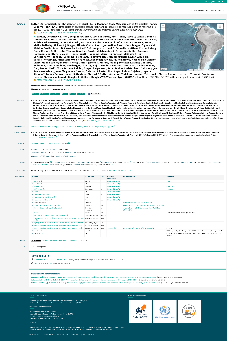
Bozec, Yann (124, 45)
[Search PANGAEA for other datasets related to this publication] (121, 121)
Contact (221, 11)
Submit (201, 11)
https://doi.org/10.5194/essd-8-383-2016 (103, 120)
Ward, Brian (118, 118)
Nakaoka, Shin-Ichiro (100, 39)
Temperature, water (40, 194)
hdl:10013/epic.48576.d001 (120, 170)
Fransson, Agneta (204, 105)
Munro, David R (78, 39)
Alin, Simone (81, 132)
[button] (192, 45)
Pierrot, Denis (135, 39)
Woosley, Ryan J (115, 77)
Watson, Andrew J (132, 118)
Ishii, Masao (109, 56)
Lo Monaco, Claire (215, 110)
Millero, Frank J (109, 62)
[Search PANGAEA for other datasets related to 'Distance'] (40, 212)
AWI (222, 70)
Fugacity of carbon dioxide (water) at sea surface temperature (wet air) (57, 225)
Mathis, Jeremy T (88, 62)
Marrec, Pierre (68, 62)
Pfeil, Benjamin (72, 36)
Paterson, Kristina (200, 113)
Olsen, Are (120, 39)
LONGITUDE (38, 186)
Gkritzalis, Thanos (64, 51)
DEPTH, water (38, 189)
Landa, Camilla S (146, 36)
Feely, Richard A (43, 51)
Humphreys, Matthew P (122, 54)
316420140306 (39, 164)
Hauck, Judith (79, 54)
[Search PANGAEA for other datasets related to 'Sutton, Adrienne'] (119, 181)
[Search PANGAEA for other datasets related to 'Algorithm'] (41, 231)
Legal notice (34, 334)
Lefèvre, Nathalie (131, 59)
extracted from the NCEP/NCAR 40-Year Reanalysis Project (142, 205)
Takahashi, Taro (76, 42)
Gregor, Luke (66, 108)
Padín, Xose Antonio (61, 68)
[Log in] (223, 1)
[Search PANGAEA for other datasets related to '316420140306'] (47, 164)
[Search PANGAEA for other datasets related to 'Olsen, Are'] (115, 228)
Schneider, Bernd (105, 115)
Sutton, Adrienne (41, 24)
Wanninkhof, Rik (115, 42)
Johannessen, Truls (51, 110)
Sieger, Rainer (121, 71)
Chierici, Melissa (129, 105)
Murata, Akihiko (55, 65)
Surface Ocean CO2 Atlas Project (45, 143)
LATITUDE (37, 184)
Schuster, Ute (104, 71)
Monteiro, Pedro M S (101, 113)
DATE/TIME (37, 181)
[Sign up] (219, 1)
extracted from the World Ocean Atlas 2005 (137, 203)
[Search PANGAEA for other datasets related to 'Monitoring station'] (71, 164)
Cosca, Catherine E (75, 48)
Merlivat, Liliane (70, 113)
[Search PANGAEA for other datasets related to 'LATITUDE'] (41, 184)
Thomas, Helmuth (178, 74)
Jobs (83, 334)
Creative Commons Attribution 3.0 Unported (59, 240)
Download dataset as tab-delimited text (50, 259)
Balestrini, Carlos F (145, 103)
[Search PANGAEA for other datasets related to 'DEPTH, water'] (43, 189)
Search (194, 11)
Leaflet (191, 70)
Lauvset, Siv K (42, 39)
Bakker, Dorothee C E (49, 36)
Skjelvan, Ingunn (141, 71)
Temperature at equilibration (43, 197)
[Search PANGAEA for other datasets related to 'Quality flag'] (42, 233)
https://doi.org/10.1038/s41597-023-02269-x (97, 329)
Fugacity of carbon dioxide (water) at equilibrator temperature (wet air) (57, 223)
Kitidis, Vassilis (82, 110)
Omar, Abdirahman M (141, 65)
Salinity (36, 192)
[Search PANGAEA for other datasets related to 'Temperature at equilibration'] (54, 197)
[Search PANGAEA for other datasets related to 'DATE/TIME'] (42, 181)
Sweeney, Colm (57, 42)
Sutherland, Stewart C (86, 74)
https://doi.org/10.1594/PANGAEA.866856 (59, 79)
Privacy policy (62, 334)
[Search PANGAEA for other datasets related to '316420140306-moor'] (51, 162)
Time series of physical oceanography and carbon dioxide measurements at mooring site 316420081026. (85, 280)
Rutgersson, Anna (103, 68)
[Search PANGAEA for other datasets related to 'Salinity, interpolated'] (48, 202)
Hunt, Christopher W (189, 108)
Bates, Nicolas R (176, 103)
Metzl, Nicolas (59, 39)
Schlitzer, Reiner (90, 115)
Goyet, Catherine (117, 51)
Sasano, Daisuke (85, 71)
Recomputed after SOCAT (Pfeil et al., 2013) (137, 228)
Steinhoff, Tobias (44, 74)
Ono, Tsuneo (41, 68)
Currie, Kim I (110, 36)
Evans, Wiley (154, 105)
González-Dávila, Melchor (91, 51)
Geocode (169, 181)
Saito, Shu (150, 39)
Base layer (197, 70)
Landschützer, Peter (168, 110)
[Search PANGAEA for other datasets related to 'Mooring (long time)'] (112, 164)
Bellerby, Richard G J (54, 45)
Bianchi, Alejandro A (193, 103)
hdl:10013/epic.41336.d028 (44, 137)
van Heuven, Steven (82, 118)
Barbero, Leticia (161, 103)
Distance (36, 213)
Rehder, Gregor (83, 68)
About (213, 11)
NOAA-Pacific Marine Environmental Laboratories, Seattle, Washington (96, 29)
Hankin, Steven (80, 108)
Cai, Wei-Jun (91, 105)
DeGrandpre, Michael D (100, 48)
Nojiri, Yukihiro (102, 65)
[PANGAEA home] (43, 6)
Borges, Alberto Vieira (80, 45)
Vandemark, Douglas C (66, 77)
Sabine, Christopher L (65, 24)
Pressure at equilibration (42, 200)
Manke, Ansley (50, 62)
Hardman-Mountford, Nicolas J (52, 54)
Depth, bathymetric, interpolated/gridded (48, 208)
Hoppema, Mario (97, 54)
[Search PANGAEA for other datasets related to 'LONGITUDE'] (43, 186)
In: (35, 36)
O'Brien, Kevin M (92, 36)
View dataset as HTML (43, 263)
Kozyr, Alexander (92, 59)
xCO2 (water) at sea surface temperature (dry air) (50, 215)
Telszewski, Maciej (155, 74)
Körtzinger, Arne (53, 59)
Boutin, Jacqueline (105, 45)
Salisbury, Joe (149, 68)
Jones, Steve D (127, 36)
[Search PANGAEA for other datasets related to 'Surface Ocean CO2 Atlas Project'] (69, 143)
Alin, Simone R (134, 42)
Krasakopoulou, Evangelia (133, 110)
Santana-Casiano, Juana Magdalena (54, 71)
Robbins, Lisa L (52, 115)
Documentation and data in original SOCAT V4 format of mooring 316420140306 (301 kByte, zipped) (72, 126)
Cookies (75, 334)
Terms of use (48, 334)
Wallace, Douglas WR (93, 77)
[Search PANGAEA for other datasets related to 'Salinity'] (39, 191)
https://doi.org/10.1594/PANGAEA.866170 (59, 32)
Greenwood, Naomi (51, 108)
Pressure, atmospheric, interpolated (46, 205)
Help (207, 11)
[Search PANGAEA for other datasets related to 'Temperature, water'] (48, 194)
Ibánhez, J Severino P (64, 56)
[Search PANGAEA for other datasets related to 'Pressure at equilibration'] (51, 200)
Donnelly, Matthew (126, 48)
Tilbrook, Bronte (200, 74)
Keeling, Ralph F (68, 110)
